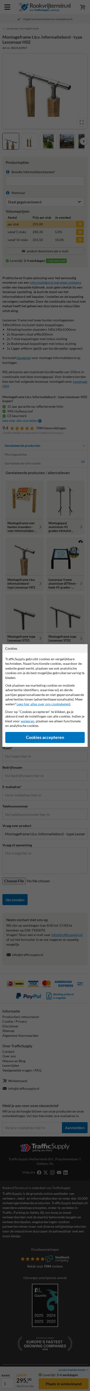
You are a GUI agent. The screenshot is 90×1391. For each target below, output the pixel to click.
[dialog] (45, 695)
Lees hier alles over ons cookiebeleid (43, 704)
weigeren (27, 721)
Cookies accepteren (45, 737)
